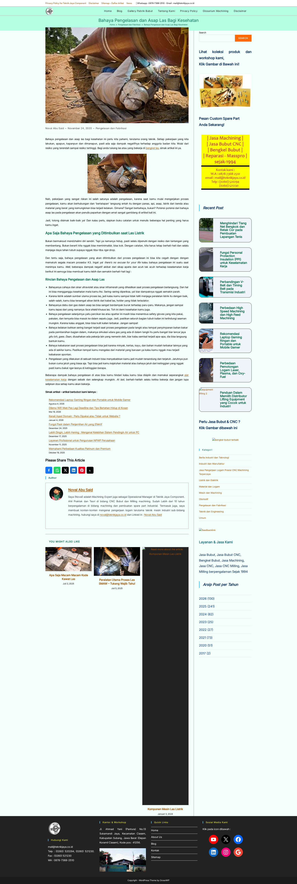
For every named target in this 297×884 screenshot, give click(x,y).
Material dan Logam (209, 486)
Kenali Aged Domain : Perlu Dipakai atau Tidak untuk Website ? (84, 416)
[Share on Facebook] (48, 470)
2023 (203, 622)
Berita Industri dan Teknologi (214, 457)
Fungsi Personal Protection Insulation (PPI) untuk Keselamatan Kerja (233, 259)
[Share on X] (65, 470)
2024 (203, 614)
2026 (203, 598)
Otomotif (203, 499)
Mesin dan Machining (210, 492)
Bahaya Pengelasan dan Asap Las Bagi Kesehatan (166, 24)
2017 (202, 653)
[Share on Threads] (90, 470)
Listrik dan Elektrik (208, 480)
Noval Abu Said (54, 128)
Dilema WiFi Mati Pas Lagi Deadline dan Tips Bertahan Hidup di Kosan (88, 407)
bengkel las (152, 148)
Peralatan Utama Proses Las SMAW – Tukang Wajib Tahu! (117, 581)
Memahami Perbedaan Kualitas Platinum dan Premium (80, 448)
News (129, 3)
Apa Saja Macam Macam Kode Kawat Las (68, 577)
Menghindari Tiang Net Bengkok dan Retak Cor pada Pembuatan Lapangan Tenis (233, 230)
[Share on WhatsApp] (57, 470)
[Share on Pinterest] (81, 470)
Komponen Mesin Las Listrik (165, 809)
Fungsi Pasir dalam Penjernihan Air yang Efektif (75, 424)
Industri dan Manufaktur (211, 463)
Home (154, 830)
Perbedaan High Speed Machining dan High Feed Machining (232, 313)
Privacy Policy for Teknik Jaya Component (65, 3)
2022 (203, 630)
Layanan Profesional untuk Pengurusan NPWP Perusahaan (82, 440)
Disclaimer (94, 3)
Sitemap (156, 857)
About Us (156, 837)
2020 (203, 645)
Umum (202, 517)
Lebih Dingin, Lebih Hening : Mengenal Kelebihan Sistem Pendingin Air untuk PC (94, 432)
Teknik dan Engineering (211, 511)
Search (202, 32)
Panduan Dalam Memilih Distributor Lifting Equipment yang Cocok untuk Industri (233, 399)
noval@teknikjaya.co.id (113, 514)
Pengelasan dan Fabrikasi (111, 128)
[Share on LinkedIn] (73, 470)
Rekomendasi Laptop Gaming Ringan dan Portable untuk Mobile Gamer (89, 399)
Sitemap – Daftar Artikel (112, 3)
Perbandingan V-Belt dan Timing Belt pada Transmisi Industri (232, 287)
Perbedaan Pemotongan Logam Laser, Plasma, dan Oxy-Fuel (232, 370)
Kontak (155, 850)
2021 (202, 637)
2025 (203, 606)
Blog (153, 843)
